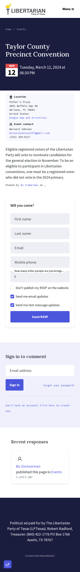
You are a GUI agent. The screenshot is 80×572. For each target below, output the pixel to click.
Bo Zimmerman (29, 185)
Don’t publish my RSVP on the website (42, 288)
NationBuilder (47, 555)
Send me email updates (32, 296)
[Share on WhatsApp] (8, 555)
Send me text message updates (38, 305)
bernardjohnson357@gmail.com (29, 133)
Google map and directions (28, 117)
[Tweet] (8, 534)
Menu (67, 9)
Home (9, 29)
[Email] (8, 523)
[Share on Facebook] (8, 545)
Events (21, 29)
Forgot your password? (58, 385)
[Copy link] (8, 513)
